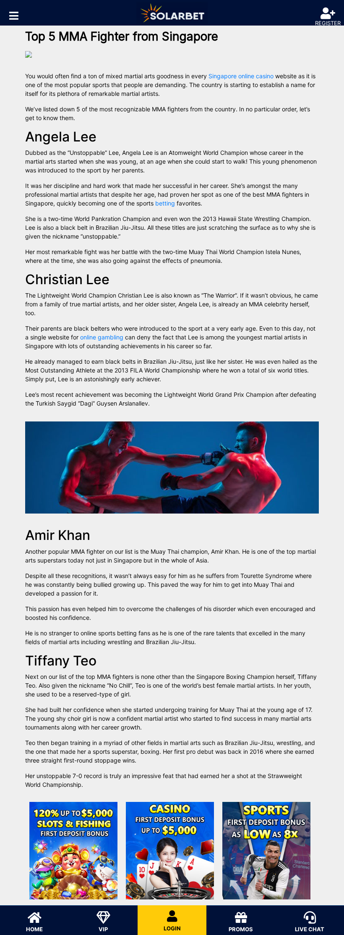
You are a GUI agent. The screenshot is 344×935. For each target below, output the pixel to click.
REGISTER (328, 23)
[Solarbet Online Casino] (172, 13)
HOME (34, 929)
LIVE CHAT (309, 929)
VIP (103, 929)
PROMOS (241, 929)
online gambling (101, 337)
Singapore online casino (241, 76)
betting (165, 203)
